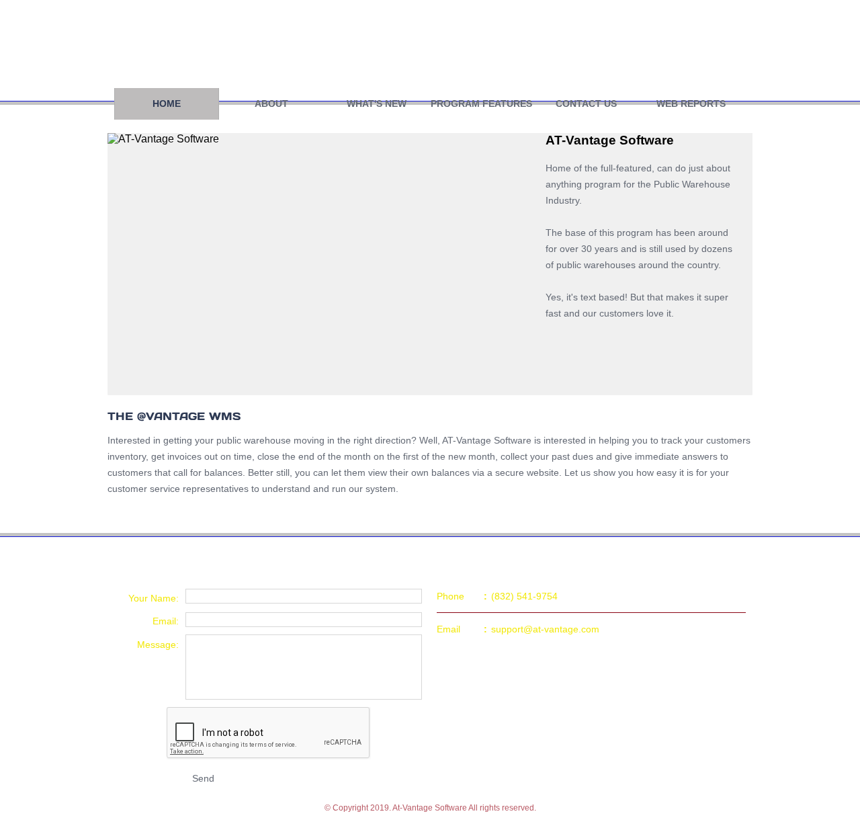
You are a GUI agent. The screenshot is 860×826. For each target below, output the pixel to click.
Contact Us (586, 103)
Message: (158, 644)
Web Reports (691, 103)
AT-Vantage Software (283, 43)
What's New (376, 103)
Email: (166, 621)
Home (167, 103)
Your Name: (153, 598)
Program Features (481, 103)
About (271, 103)
